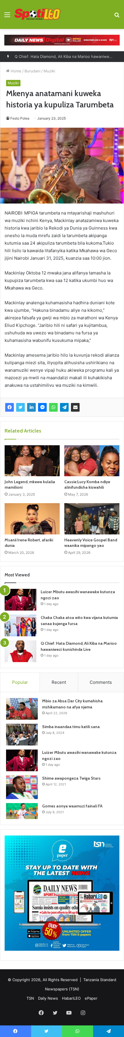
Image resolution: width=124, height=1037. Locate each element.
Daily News (48, 998)
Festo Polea (19, 118)
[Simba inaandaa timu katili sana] (22, 734)
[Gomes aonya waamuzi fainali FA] (22, 811)
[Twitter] (20, 407)
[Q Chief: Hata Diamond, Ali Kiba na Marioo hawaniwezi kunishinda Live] (20, 651)
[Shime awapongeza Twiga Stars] (22, 787)
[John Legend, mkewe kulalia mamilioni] (32, 461)
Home (15, 71)
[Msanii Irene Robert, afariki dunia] (32, 518)
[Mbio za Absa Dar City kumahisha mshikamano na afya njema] (22, 709)
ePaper (91, 998)
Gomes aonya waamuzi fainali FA (72, 806)
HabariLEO (71, 998)
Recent (59, 682)
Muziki (49, 71)
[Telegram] (64, 407)
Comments (101, 682)
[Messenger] (42, 407)
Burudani (32, 71)
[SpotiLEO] (37, 14)
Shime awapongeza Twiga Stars (71, 778)
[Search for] (117, 16)
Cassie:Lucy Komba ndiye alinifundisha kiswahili (87, 484)
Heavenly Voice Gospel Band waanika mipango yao (90, 542)
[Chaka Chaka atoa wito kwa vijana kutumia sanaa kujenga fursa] (20, 625)
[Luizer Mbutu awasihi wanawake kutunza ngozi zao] (20, 600)
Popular (20, 682)
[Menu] (7, 16)
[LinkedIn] (31, 407)
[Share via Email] (75, 407)
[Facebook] (9, 407)
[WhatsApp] (53, 407)
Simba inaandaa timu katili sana (71, 726)
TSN (30, 998)
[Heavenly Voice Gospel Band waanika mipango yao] (91, 518)
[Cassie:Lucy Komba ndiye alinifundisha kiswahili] (91, 461)
